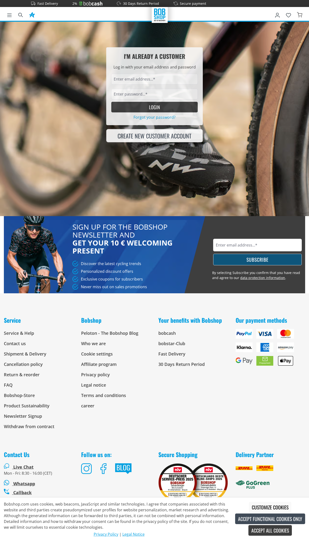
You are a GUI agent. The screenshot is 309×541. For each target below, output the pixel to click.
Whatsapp (23, 483)
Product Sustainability (26, 406)
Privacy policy (95, 374)
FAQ (8, 385)
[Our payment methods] (270, 349)
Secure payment (193, 3)
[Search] (20, 14)
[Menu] (9, 14)
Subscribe (257, 259)
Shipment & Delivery (25, 354)
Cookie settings (97, 354)
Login (154, 107)
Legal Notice (133, 534)
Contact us (15, 343)
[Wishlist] (288, 14)
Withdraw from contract (29, 426)
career (87, 406)
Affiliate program (99, 364)
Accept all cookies (270, 530)
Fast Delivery (47, 3)
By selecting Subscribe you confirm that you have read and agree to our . (256, 275)
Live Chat (23, 467)
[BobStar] (32, 14)
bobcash (167, 333)
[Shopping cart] (299, 14)
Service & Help (19, 333)
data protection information (262, 277)
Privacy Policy (106, 534)
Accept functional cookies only (270, 518)
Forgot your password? (154, 117)
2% (74, 3)
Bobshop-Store (19, 395)
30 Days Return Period (141, 3)
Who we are (93, 343)
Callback (22, 492)
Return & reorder (22, 374)
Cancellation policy (23, 364)
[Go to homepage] (160, 14)
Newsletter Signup (23, 416)
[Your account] (277, 14)
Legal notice (93, 385)
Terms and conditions (103, 395)
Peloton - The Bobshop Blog (109, 333)
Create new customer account (154, 135)
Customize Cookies (270, 507)
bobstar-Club (171, 343)
